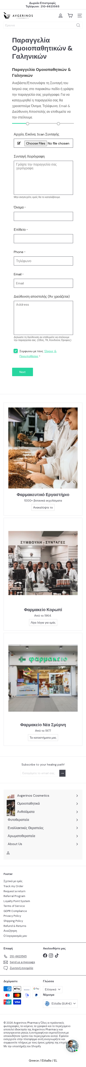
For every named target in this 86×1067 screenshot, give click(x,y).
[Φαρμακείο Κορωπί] (43, 563)
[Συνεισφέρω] (62, 773)
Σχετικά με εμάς (13, 881)
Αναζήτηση (10, 931)
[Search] (78, 25)
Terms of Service (14, 906)
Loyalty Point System (17, 901)
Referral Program (14, 896)
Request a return (14, 891)
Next (22, 372)
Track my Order (13, 886)
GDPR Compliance (15, 911)
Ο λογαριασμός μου (15, 936)
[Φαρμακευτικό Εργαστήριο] (43, 447)
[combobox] (43, 25)
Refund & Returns (15, 926)
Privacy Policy (12, 916)
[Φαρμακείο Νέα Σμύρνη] (43, 678)
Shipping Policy (13, 921)
